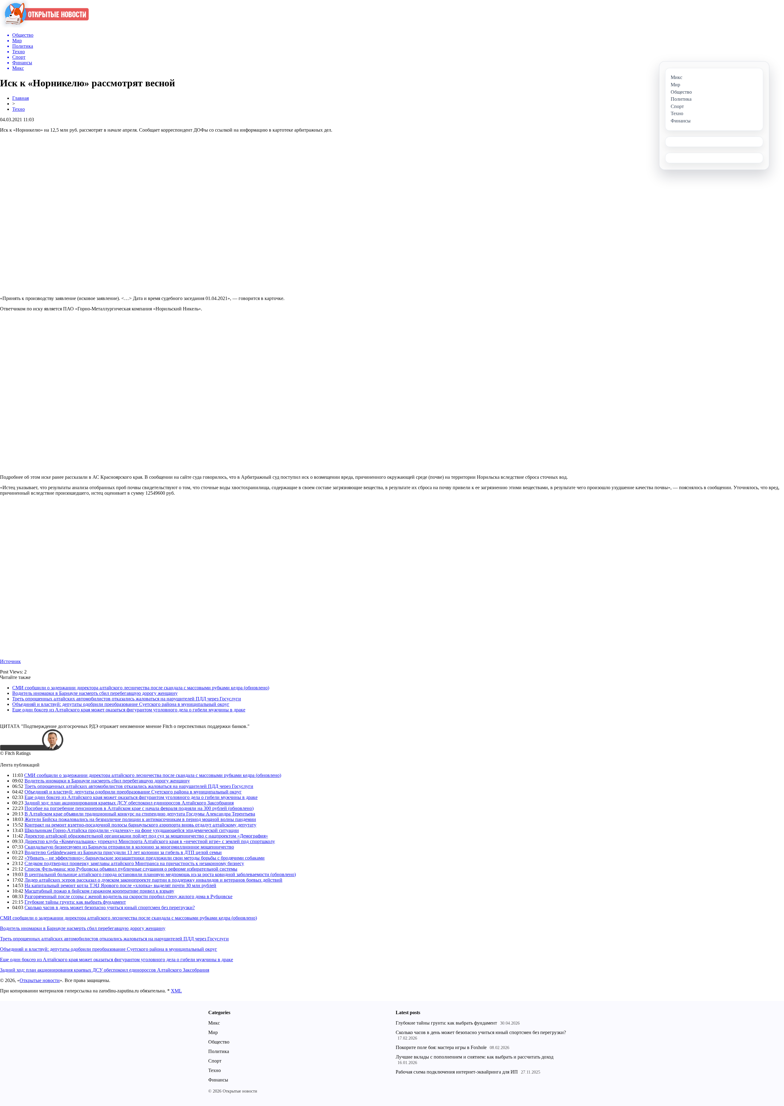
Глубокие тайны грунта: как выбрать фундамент (75, 902)
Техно (18, 109)
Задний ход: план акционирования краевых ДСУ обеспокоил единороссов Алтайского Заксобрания (129, 802)
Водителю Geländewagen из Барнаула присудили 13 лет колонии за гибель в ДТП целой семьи (123, 852)
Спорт (214, 1060)
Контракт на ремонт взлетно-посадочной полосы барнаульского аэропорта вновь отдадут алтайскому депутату (140, 824)
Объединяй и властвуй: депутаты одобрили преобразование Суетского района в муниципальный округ (120, 704)
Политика (218, 1051)
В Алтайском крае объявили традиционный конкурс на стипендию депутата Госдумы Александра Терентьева (139, 813)
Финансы (218, 1079)
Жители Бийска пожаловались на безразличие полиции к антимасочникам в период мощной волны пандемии (140, 819)
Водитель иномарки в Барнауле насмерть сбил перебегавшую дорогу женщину (95, 693)
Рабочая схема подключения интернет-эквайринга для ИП (457, 1071)
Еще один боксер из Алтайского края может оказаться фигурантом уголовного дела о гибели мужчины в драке (128, 709)
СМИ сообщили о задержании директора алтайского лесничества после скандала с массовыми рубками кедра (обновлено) (140, 687)
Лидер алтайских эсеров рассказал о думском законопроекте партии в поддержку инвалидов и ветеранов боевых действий (153, 880)
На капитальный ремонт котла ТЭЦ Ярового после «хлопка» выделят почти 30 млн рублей (120, 885)
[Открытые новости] (44, 25)
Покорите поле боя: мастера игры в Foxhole (441, 1047)
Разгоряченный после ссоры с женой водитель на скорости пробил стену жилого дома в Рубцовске (128, 896)
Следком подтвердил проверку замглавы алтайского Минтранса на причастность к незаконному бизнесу (134, 863)
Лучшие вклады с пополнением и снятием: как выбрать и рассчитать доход (474, 1056)
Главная (20, 98)
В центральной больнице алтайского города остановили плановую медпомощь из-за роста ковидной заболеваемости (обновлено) (160, 874)
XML (176, 990)
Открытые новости (40, 980)
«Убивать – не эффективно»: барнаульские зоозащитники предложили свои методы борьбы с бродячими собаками (144, 857)
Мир (213, 1032)
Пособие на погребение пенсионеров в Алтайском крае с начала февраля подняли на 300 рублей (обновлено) (139, 808)
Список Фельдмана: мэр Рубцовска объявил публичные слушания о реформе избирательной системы (130, 869)
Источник (10, 661)
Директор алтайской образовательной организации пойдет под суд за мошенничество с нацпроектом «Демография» (146, 835)
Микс (214, 1022)
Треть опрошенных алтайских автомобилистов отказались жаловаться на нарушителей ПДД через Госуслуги (126, 698)
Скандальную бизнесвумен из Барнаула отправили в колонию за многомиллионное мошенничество (129, 846)
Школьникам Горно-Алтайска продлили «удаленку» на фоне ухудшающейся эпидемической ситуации (131, 830)
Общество (218, 1041)
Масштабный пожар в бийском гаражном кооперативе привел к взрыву (99, 891)
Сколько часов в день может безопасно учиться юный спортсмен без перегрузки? (109, 907)
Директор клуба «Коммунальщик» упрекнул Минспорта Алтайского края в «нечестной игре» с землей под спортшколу (149, 841)
